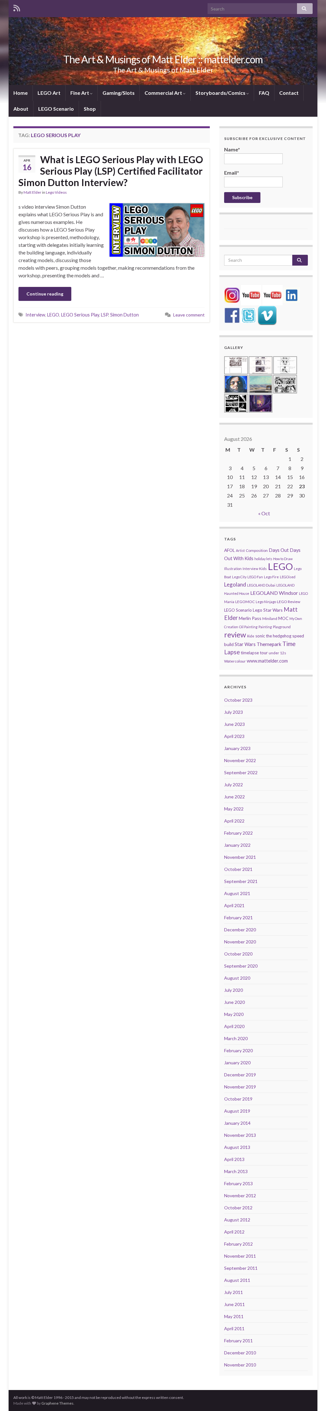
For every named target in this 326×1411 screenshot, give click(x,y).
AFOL (229, 550)
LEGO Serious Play (80, 314)
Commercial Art (164, 93)
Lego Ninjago (266, 602)
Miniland (269, 618)
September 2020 (241, 966)
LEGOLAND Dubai (261, 585)
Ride (250, 636)
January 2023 (237, 748)
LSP (104, 314)
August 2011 (237, 1280)
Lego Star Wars (268, 610)
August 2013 (237, 1147)
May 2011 (234, 1316)
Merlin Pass (250, 618)
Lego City (239, 577)
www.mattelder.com (267, 661)
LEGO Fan (255, 577)
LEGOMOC (245, 601)
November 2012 (240, 1195)
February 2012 (238, 1244)
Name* (232, 149)
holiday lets (263, 559)
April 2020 (234, 1026)
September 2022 (241, 772)
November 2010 (240, 1364)
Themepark (269, 644)
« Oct (264, 513)
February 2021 (238, 917)
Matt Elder (32, 192)
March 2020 (236, 1038)
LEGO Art (49, 93)
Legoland (235, 584)
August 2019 (237, 1111)
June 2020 (234, 1002)
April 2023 (234, 736)
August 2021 (237, 893)
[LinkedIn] (292, 294)
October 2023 (238, 700)
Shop (90, 109)
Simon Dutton (124, 314)
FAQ (264, 93)
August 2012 (237, 1219)
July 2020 (233, 990)
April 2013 (234, 1159)
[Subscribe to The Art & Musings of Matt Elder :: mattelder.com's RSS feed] (16, 6)
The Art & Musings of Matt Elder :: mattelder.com (163, 59)
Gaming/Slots (119, 93)
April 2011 (234, 1328)
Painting (265, 627)
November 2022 (240, 760)
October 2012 (238, 1207)
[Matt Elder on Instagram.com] (232, 294)
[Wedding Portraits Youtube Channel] (272, 294)
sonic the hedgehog (273, 635)
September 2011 (241, 1268)
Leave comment (189, 314)
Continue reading (44, 293)
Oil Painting (248, 627)
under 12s (277, 652)
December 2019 (240, 1074)
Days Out (279, 550)
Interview (35, 314)
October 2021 (238, 869)
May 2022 (234, 808)
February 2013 (238, 1183)
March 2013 (236, 1171)
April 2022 (234, 821)
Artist (240, 550)
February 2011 (238, 1340)
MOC (283, 618)
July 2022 (233, 784)
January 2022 (237, 845)
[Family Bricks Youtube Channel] (251, 294)
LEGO (53, 314)
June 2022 (234, 796)
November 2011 (240, 1256)
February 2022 (238, 833)
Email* (231, 173)
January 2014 (237, 1123)
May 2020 (234, 1014)
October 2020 (238, 953)
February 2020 (238, 1050)
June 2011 (234, 1304)
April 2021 (234, 905)
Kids (263, 568)
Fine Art (80, 93)
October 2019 (238, 1099)
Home (20, 93)
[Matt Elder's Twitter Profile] (248, 315)
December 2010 (240, 1352)
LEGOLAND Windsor (274, 593)
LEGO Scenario (56, 109)
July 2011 (233, 1292)
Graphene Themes (57, 1403)
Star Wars (245, 644)
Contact (289, 93)
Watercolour (235, 661)
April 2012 (234, 1231)
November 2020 (240, 941)
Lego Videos (56, 192)
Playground (282, 627)
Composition (257, 550)
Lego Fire (271, 577)
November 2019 (240, 1086)
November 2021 (240, 857)
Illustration (233, 568)
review (235, 634)
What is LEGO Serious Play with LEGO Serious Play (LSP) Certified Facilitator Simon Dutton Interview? (110, 171)
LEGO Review (288, 601)
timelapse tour (254, 652)
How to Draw (283, 559)
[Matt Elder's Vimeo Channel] (267, 315)
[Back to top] (312, 1397)
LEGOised (287, 577)
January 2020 (237, 1062)
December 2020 (240, 929)
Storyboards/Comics (220, 93)
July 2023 (233, 712)
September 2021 (241, 881)
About (20, 109)
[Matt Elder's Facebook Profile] (232, 315)
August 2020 (237, 978)
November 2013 (240, 1135)
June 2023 (234, 724)
